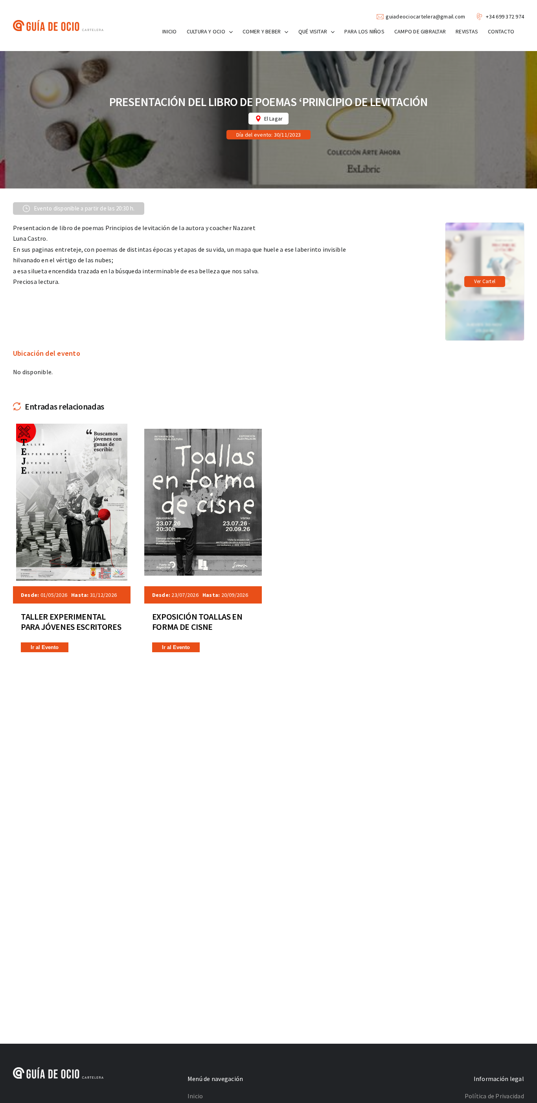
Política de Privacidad (494, 1096)
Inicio (195, 1096)
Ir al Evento (45, 647)
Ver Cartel (484, 281)
